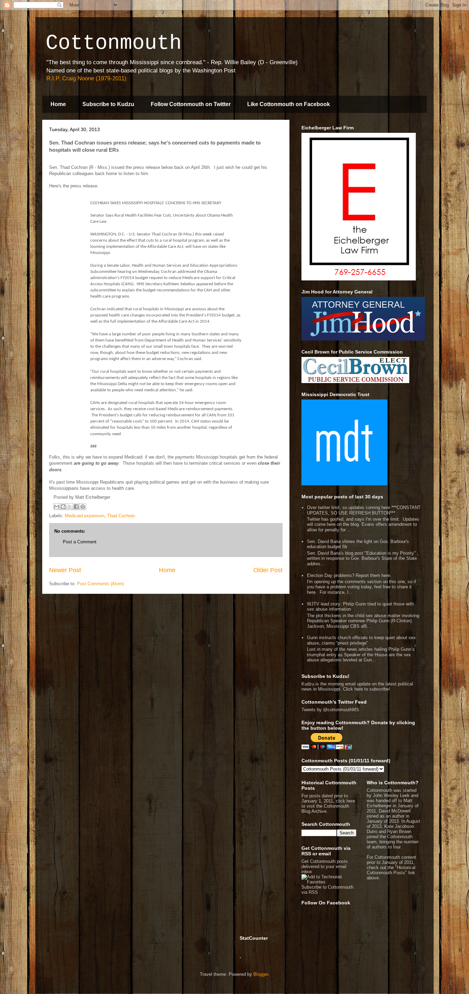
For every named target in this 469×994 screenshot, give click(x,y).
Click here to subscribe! (366, 689)
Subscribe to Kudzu (108, 104)
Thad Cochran (121, 515)
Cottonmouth (114, 43)
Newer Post (65, 570)
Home (58, 104)
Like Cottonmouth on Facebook (288, 104)
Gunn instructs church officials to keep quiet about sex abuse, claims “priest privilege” (361, 640)
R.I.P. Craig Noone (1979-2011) (86, 78)
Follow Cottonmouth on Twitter (191, 104)
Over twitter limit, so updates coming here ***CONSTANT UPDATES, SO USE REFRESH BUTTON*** (364, 510)
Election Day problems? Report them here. (349, 575)
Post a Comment (79, 541)
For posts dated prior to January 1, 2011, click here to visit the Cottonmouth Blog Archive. (328, 803)
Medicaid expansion (84, 515)
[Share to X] (69, 506)
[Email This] (56, 506)
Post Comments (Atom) (100, 583)
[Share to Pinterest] (82, 506)
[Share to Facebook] (76, 506)
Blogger (260, 974)
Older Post (268, 570)
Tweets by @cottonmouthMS (330, 709)
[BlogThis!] (63, 506)
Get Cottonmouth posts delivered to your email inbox (324, 866)
